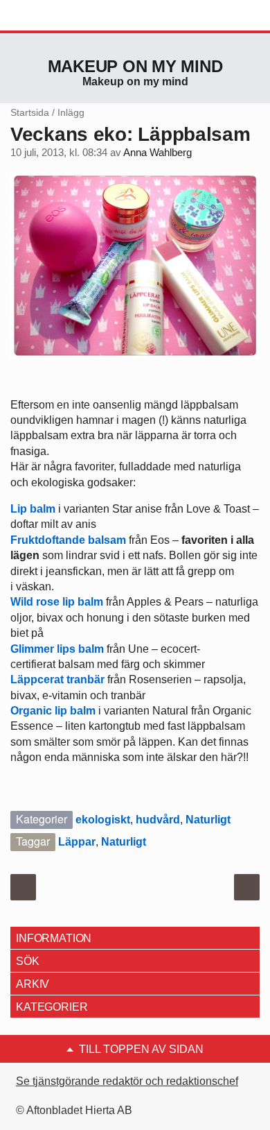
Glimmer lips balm (58, 649)
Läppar (77, 842)
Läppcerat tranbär (57, 679)
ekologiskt (102, 819)
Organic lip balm (53, 711)
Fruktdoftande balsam (68, 540)
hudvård (158, 819)
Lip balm (32, 509)
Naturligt (208, 819)
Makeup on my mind (135, 66)
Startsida (29, 112)
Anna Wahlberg (157, 152)
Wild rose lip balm (58, 602)
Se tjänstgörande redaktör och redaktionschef (127, 1081)
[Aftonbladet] (62, 16)
